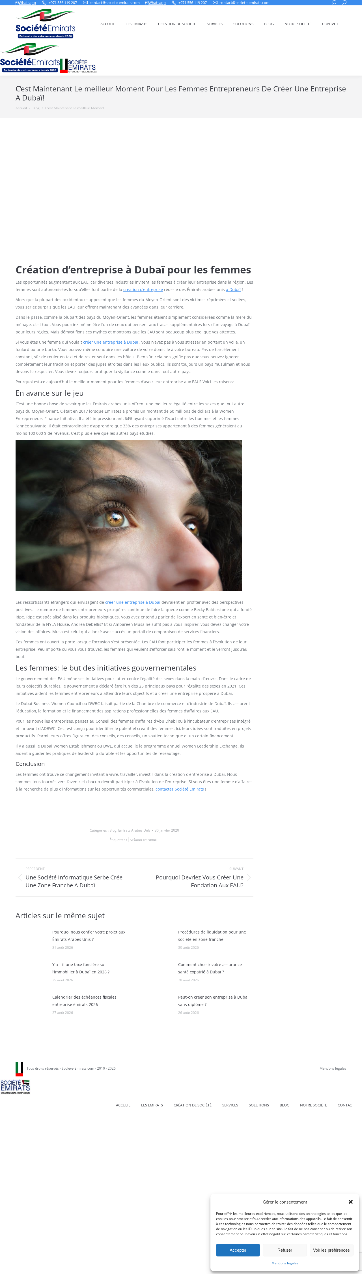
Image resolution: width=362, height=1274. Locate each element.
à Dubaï (233, 289)
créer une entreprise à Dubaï (111, 342)
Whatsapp (27, 2)
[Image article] (31, 941)
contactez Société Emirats (180, 789)
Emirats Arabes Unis (134, 830)
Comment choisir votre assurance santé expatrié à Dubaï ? (210, 968)
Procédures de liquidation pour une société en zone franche (212, 935)
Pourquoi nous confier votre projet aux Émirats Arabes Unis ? (88, 935)
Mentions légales (285, 1263)
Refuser (284, 1250)
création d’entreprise (143, 289)
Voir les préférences (331, 1250)
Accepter (238, 1250)
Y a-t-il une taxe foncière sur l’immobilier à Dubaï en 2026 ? (80, 968)
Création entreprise (143, 839)
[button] (351, 1202)
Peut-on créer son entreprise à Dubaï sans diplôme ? (213, 1000)
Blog (113, 830)
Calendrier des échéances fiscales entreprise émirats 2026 (84, 1000)
